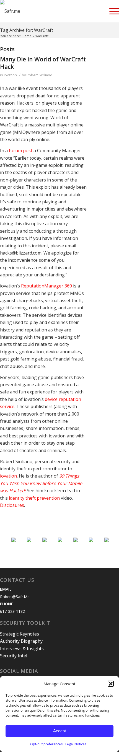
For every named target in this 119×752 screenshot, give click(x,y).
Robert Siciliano (39, 74)
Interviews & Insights (22, 648)
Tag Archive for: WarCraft (26, 30)
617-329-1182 (12, 611)
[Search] (98, 11)
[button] (110, 683)
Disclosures (12, 505)
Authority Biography (21, 641)
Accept (59, 730)
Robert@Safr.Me (15, 596)
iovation (10, 74)
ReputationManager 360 (46, 286)
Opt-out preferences (46, 744)
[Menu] (111, 11)
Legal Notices (75, 744)
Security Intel (13, 656)
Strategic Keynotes (19, 634)
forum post (20, 150)
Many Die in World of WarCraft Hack (43, 63)
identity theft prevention (34, 498)
